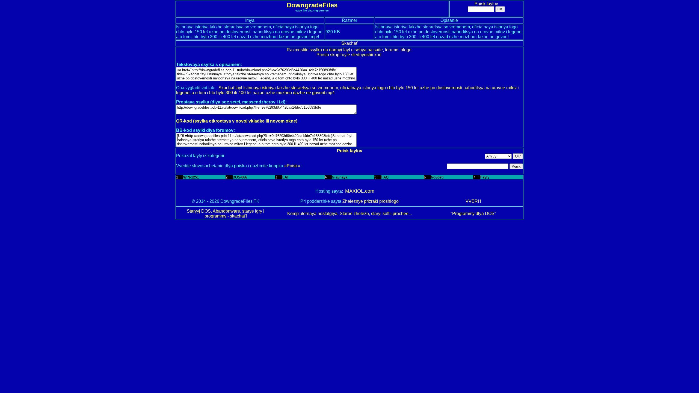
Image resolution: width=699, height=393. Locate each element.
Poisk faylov (486, 3)
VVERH (473, 201)
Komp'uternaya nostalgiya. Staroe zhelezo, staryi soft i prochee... (349, 213)
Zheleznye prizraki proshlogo (370, 201)
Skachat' (349, 43)
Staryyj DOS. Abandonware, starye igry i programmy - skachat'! (225, 213)
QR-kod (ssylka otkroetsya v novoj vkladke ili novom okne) (236, 121)
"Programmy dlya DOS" (473, 213)
